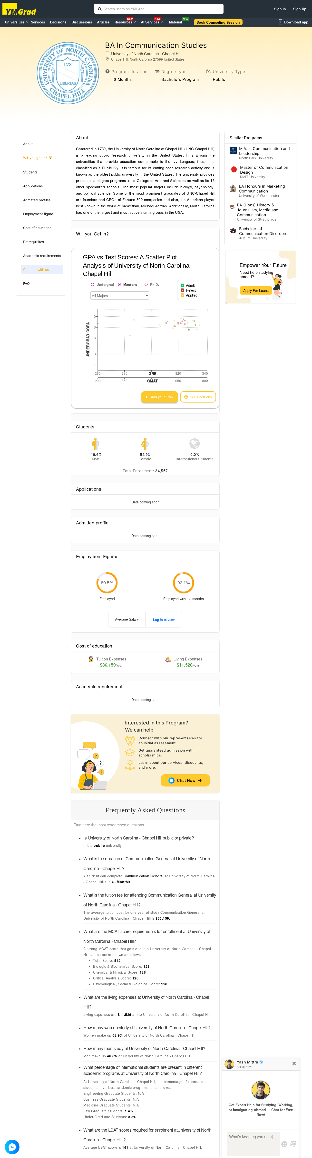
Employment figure (38, 214)
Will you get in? (35, 158)
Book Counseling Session (218, 22)
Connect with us (36, 269)
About (28, 144)
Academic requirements (42, 256)
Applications (33, 186)
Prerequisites (33, 242)
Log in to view (164, 619)
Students (30, 172)
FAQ (26, 283)
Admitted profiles (36, 200)
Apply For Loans (256, 290)
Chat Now (187, 780)
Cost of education (37, 228)
